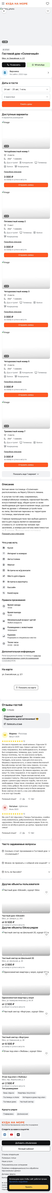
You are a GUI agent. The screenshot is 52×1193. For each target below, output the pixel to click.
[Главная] (16, 3)
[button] (3, 3)
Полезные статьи (9, 1158)
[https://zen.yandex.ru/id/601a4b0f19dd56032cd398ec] (18, 1135)
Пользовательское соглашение (14, 1165)
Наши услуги (7, 1161)
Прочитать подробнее (18, 1181)
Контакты (6, 1177)
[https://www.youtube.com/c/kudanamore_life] (11, 1135)
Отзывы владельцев (10, 1154)
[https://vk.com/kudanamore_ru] (5, 1135)
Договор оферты (9, 1174)
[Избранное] (47, 3)
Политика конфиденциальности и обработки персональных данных (20, 1169)
